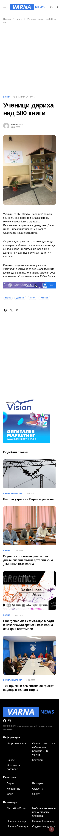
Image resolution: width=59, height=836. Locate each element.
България (38, 783)
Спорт (35, 794)
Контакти (37, 760)
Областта (16, 493)
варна (8, 298)
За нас (11, 760)
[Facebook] (4, 720)
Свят (10, 794)
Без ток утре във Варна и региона (28, 499)
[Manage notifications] (51, 829)
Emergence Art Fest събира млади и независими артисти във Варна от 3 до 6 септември (28, 625)
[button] (4, 7)
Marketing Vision (16, 808)
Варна (19, 19)
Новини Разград (16, 821)
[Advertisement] (29, 61)
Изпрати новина (16, 743)
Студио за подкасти (43, 826)
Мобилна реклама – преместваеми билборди (44, 812)
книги (32, 298)
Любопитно (13, 788)
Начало (7, 19)
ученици (44, 298)
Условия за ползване (13, 767)
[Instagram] (9, 720)
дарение (20, 298)
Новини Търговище (43, 821)
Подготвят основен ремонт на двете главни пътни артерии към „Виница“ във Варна (28, 560)
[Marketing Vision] (26, 419)
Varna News (17, 124)
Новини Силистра (17, 826)
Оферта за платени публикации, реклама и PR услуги (43, 749)
